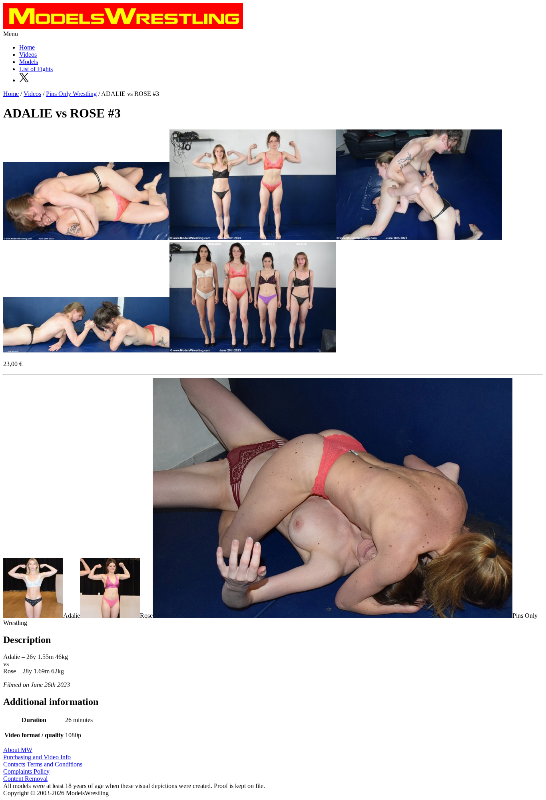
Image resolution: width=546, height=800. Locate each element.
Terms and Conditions (54, 764)
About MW (17, 749)
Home (27, 47)
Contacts (14, 764)
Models (28, 61)
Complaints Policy (26, 771)
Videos (28, 54)
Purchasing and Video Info (37, 757)
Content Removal (25, 778)
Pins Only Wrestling (71, 93)
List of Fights (36, 69)
